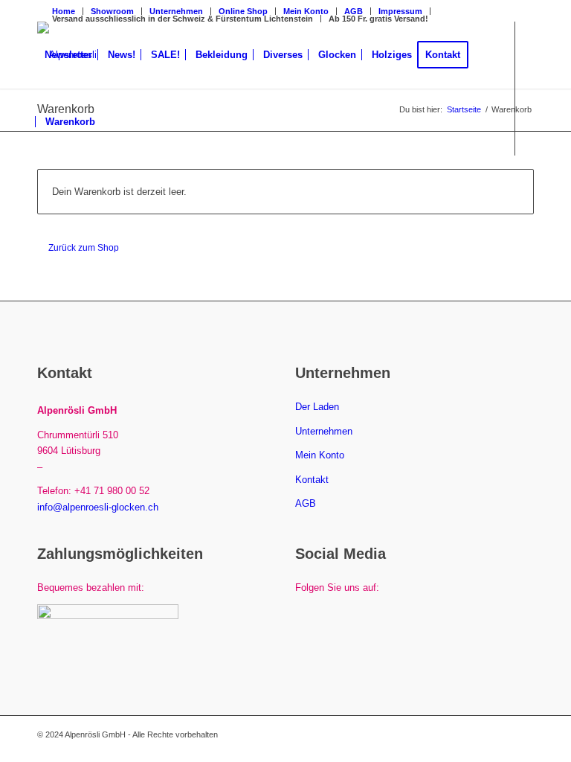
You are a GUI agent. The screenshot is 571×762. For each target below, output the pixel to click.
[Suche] (115, 122)
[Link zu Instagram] (64, 188)
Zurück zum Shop (83, 248)
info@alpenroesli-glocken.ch (97, 507)
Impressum (400, 11)
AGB (353, 11)
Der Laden (317, 406)
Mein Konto (319, 455)
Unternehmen (323, 431)
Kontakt (312, 479)
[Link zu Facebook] (41, 188)
